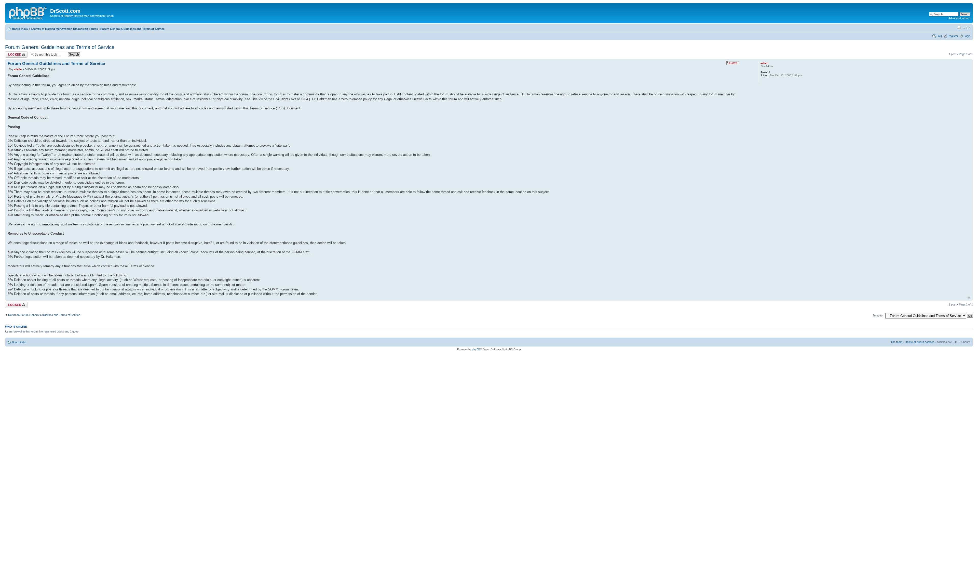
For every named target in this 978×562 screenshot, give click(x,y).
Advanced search (959, 18)
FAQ (939, 35)
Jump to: (878, 315)
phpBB (476, 349)
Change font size (966, 27)
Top (969, 298)
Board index (20, 28)
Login (967, 35)
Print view (959, 27)
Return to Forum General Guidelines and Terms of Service (44, 314)
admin (18, 69)
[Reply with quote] (732, 63)
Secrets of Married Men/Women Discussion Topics (64, 28)
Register (953, 35)
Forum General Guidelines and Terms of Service (132, 28)
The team (896, 341)
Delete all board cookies (919, 341)
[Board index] (28, 12)
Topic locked (13, 52)
